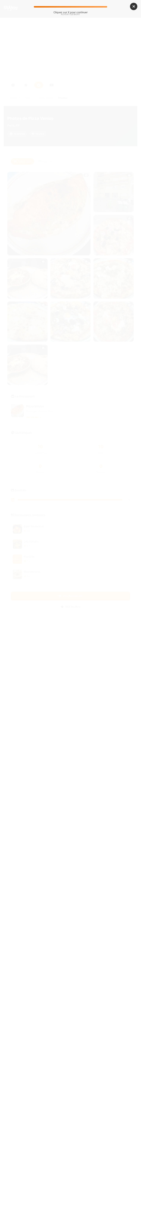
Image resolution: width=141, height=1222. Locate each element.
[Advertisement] (70, 47)
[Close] (133, 6)
